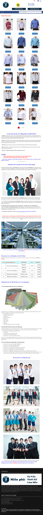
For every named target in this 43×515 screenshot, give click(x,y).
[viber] (38, 0)
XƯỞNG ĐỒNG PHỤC (19, 8)
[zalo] (40, 1)
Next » (23, 127)
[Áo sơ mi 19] (8, 24)
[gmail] (34, 0)
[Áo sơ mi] (34, 24)
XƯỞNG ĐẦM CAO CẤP (34, 8)
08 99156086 (31, 5)
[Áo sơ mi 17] (21, 24)
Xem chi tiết (8, 33)
